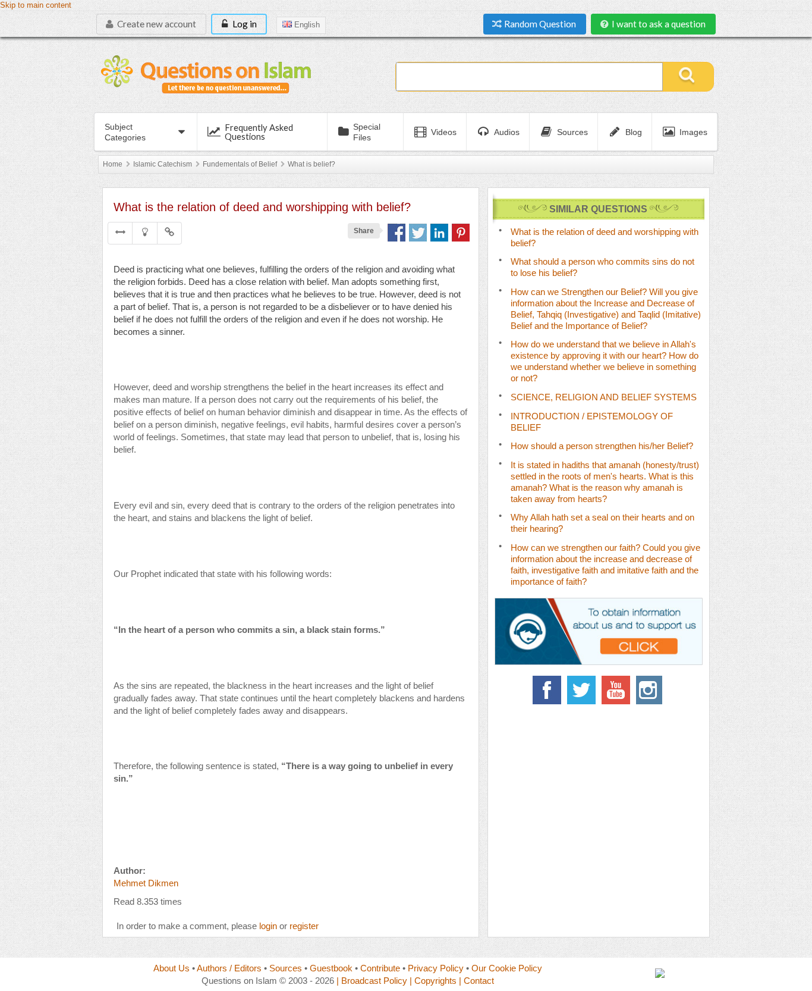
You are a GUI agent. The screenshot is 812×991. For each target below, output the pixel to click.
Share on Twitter (418, 233)
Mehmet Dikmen (146, 883)
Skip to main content (35, 5)
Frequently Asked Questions (259, 132)
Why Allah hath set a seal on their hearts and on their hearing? (602, 523)
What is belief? (311, 164)
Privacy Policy (436, 968)
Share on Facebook (396, 233)
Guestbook (331, 968)
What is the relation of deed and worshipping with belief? (604, 237)
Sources (285, 968)
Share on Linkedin (439, 233)
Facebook (547, 690)
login (268, 926)
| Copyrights (433, 981)
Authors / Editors (229, 968)
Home (112, 164)
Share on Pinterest (461, 233)
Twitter (581, 690)
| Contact (476, 981)
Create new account (155, 23)
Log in (244, 23)
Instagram (650, 690)
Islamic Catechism (162, 164)
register (304, 926)
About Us (171, 968)
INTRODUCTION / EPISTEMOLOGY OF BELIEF (592, 421)
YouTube (616, 690)
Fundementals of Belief (240, 164)
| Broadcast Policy (371, 981)
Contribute (380, 968)
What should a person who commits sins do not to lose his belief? (602, 267)
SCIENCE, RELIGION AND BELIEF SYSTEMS (604, 397)
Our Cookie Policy (506, 968)
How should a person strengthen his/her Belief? (602, 446)
